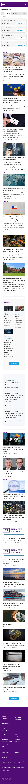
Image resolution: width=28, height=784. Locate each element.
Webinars (17, 741)
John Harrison (7, 542)
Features (4, 716)
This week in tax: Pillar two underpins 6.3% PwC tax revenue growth (13, 449)
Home (3, 736)
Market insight (7, 624)
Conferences (17, 739)
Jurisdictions (5, 739)
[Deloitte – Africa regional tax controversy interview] (19, 308)
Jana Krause (6, 521)
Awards (16, 736)
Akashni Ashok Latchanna (9, 169)
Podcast (4, 725)
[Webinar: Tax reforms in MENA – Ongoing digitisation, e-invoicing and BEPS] (8, 331)
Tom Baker (6, 498)
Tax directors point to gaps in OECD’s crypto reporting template (13, 644)
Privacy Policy (17, 767)
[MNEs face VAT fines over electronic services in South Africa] (14, 574)
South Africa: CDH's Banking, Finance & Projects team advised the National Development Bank (14, 414)
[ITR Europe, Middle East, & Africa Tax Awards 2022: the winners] (14, 530)
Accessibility (4, 767)
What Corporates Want (20, 719)
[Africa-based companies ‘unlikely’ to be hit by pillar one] (14, 464)
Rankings (8, 13)
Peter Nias (6, 670)
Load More (14, 363)
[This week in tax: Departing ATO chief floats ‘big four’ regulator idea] (14, 486)
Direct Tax (5, 52)
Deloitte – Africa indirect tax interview (7, 320)
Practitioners (22, 13)
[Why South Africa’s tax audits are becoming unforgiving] (14, 149)
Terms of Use (10, 767)
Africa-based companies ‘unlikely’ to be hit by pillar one (13, 473)
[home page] (3, 4)
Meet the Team (5, 754)
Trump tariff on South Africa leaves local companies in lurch (14, 189)
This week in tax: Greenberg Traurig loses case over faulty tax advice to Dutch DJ (13, 70)
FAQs (3, 746)
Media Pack (4, 757)
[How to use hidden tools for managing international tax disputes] (14, 656)
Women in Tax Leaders (7, 741)
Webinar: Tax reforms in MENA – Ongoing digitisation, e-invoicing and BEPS (8, 346)
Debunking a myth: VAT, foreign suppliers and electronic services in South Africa (13, 517)
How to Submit (5, 748)
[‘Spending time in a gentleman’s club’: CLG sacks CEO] (14, 120)
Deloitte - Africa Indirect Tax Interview (12, 384)
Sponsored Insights (6, 730)
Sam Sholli (6, 80)
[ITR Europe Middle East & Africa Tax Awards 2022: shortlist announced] (14, 551)
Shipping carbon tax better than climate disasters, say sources (13, 604)
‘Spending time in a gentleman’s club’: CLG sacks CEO (13, 130)
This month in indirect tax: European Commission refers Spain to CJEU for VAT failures (14, 100)
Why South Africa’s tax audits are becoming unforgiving (13, 159)
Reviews (15, 13)
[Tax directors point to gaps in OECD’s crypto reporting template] (14, 635)
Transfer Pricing (6, 142)
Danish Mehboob (7, 647)
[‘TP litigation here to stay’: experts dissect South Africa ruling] (14, 241)
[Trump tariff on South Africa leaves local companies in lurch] (14, 180)
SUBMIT (17, 752)
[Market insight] (14, 616)
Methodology (5, 744)
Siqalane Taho (7, 586)
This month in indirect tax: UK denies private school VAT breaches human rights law (14, 280)
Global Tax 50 (5, 728)
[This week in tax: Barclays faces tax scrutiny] (14, 679)
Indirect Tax (5, 83)
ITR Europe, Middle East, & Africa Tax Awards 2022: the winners (14, 539)
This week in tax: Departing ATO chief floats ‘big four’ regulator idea (14, 495)
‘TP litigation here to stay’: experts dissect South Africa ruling (14, 250)
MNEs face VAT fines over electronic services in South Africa (13, 583)
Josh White (6, 607)
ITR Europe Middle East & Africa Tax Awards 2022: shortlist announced (13, 561)
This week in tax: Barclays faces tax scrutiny (14, 688)
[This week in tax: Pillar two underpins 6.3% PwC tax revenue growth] (14, 439)
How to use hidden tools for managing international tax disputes (11, 666)
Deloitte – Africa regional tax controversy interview (18, 321)
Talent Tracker (18, 717)
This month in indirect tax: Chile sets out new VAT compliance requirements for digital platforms (13, 219)
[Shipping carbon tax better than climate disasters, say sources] (14, 595)
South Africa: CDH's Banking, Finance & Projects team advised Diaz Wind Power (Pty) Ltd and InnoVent (14, 397)
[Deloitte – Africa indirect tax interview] (8, 308)
